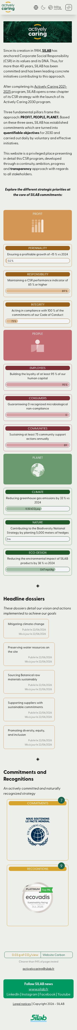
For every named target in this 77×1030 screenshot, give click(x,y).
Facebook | (48, 994)
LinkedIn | (14, 994)
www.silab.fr (38, 989)
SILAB (46, 50)
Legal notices (22, 1004)
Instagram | (30, 994)
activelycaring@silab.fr (38, 969)
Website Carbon (54, 955)
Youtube (64, 994)
